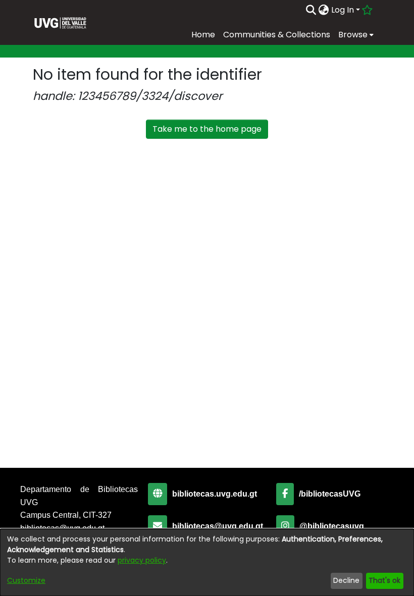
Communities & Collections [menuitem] (276, 34)
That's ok (384, 580)
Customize (26, 580)
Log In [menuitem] (342, 10)
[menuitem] (324, 10)
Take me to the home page (207, 129)
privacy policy (142, 560)
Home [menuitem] (203, 34)
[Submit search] (311, 10)
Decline (346, 580)
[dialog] (207, 562)
